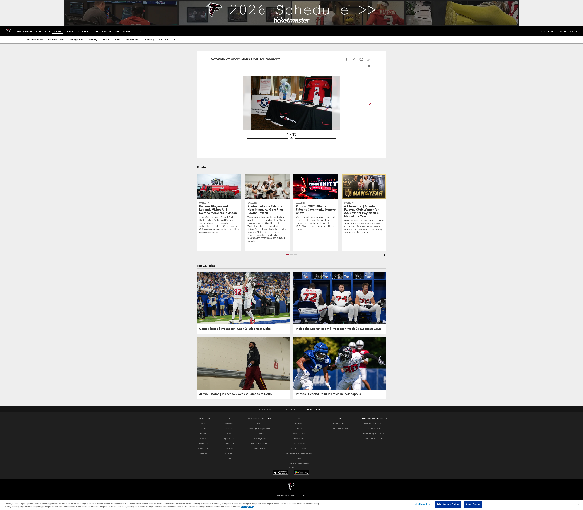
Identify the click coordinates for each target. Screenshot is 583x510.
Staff (229, 458)
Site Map (203, 453)
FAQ (299, 458)
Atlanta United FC (374, 428)
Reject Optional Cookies (448, 504)
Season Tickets (299, 433)
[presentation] (385, 255)
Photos (203, 433)
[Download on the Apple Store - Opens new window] (280, 472)
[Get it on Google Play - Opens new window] (301, 474)
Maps (259, 423)
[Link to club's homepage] (8, 31)
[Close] (578, 504)
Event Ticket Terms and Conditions (299, 453)
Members (299, 423)
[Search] (535, 31)
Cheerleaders (203, 443)
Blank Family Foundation (374, 423)
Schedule (229, 423)
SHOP (338, 418)
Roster (229, 428)
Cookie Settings (422, 504)
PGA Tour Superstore (374, 438)
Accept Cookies (473, 504)
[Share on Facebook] (346, 61)
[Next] (370, 103)
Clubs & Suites (299, 443)
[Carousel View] (357, 66)
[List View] (369, 66)
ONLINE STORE (338, 423)
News (203, 423)
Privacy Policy (247, 506)
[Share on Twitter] (354, 61)
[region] (291, 504)
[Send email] (361, 61)
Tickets (299, 428)
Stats (229, 433)
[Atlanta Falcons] (291, 486)
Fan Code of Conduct (259, 443)
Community (203, 448)
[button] (287, 255)
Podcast (203, 438)
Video (203, 428)
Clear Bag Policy (259, 438)
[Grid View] (363, 66)
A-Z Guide (259, 433)
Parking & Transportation (259, 428)
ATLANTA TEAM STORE (338, 428)
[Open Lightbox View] (291, 110)
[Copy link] (368, 59)
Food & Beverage (259, 448)
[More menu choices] (140, 31)
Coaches (229, 453)
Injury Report (229, 438)
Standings (229, 448)
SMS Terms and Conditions (299, 463)
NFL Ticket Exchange (299, 448)
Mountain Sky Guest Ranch (374, 433)
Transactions (229, 443)
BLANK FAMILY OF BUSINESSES (374, 418)
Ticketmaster (299, 438)
